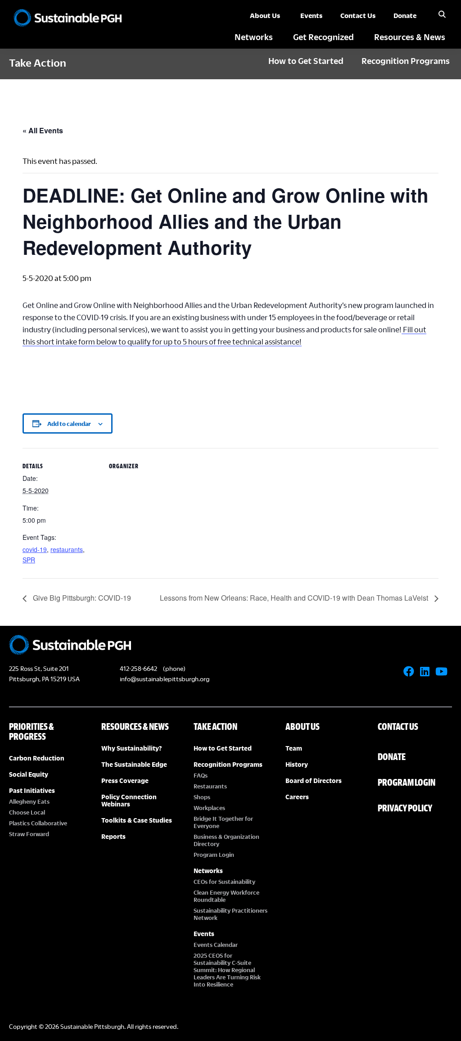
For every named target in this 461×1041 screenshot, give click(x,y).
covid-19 (35, 549)
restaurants (66, 549)
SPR (29, 559)
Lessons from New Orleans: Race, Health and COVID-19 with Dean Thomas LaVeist (295, 598)
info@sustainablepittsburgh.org (164, 678)
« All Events (43, 130)
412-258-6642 (138, 668)
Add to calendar (69, 424)
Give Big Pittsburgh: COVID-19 (81, 598)
